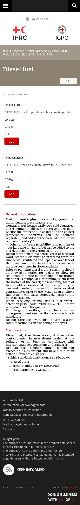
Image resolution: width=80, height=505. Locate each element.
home (7, 50)
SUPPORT (20, 50)
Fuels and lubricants (18, 54)
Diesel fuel (45, 54)
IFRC (74, 500)
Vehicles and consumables (48, 50)
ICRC (61, 500)
